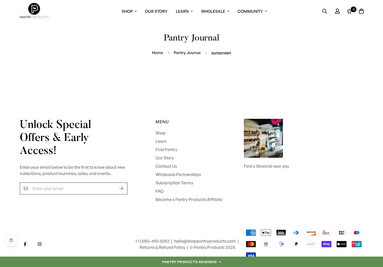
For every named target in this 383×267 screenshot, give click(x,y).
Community (250, 11)
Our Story (156, 11)
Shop (127, 11)
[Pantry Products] (34, 11)
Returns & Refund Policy (163, 247)
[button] (191, 262)
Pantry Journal (187, 52)
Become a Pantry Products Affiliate (189, 199)
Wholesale (213, 11)
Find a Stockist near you (266, 166)
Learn (182, 11)
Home (157, 52)
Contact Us (166, 166)
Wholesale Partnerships (178, 174)
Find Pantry (166, 149)
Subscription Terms (174, 182)
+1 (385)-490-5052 (152, 241)
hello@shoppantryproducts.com (205, 241)
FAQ (160, 191)
